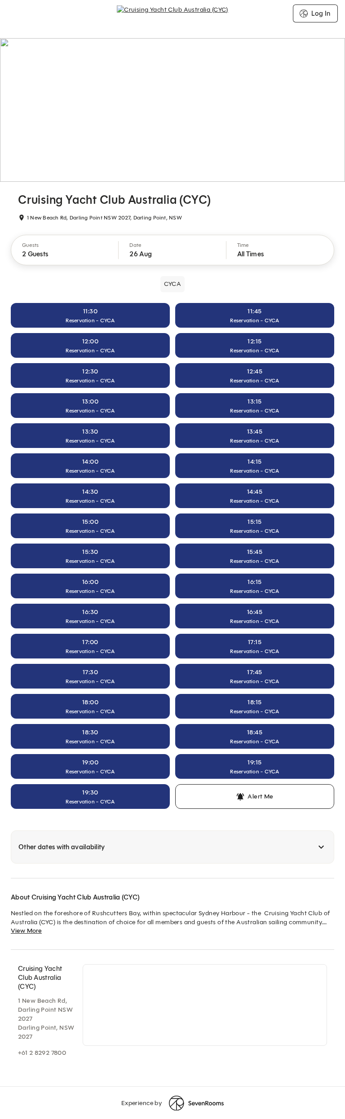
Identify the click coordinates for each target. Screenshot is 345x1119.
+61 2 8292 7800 (42, 1053)
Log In (320, 13)
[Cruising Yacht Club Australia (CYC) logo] (172, 13)
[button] (65, 250)
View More (26, 931)
